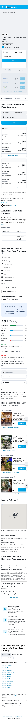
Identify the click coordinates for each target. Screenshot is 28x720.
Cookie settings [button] (5, 202)
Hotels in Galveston (7, 685)
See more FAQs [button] (14, 597)
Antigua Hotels (18, 716)
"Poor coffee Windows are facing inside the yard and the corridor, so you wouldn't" (13, 360)
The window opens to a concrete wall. (13, 357)
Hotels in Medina (6, 676)
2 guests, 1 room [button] (7, 56)
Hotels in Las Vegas (7, 665)
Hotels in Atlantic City (7, 681)
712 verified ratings (13, 47)
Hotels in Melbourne (7, 670)
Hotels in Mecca (6, 668)
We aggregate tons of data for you (11, 703)
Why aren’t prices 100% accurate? (11, 706)
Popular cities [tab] (6, 654)
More (2, 224)
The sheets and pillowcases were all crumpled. (13, 364)
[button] (2, 7)
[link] (10, 427)
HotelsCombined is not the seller (11, 700)
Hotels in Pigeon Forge (8, 672)
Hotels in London (6, 683)
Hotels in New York (7, 679)
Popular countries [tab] (17, 654)
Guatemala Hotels (14, 713)
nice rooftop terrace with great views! (13, 349)
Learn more (6, 196)
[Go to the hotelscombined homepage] (11, 7)
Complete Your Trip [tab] (7, 658)
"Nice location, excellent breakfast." (13, 346)
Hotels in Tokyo (6, 687)
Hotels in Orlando (6, 674)
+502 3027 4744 (6, 45)
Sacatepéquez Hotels (7, 716)
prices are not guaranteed (11, 695)
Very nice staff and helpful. (10, 351)
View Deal (21, 423)
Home (7, 713)
